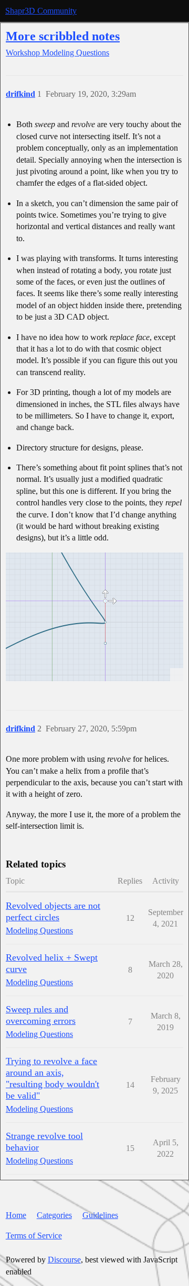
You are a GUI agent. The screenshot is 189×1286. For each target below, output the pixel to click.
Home (16, 1215)
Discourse (64, 1259)
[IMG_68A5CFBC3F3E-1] (94, 617)
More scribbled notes (63, 36)
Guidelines (100, 1215)
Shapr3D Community (41, 10)
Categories (54, 1215)
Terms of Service (34, 1235)
